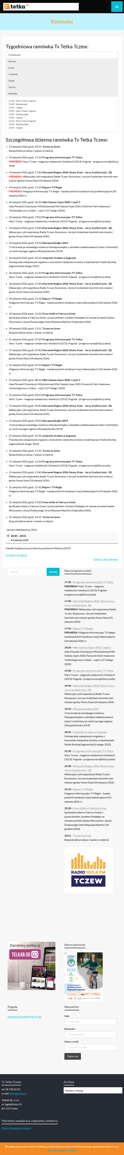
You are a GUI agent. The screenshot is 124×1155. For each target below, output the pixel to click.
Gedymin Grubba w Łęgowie (90, 731)
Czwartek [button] (13, 74)
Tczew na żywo (82, 835)
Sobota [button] (12, 87)
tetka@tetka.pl (18, 1093)
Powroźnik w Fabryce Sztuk (89, 808)
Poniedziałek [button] (15, 55)
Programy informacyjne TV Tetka (93, 582)
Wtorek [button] (12, 61)
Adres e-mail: (71, 1041)
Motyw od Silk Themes (62, 1150)
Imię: (66, 1016)
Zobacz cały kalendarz (105, 559)
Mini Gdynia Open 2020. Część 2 (92, 647)
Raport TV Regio (83, 628)
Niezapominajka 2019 (86, 708)
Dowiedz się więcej (16, 554)
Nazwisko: (70, 1028)
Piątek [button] (12, 80)
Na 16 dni (36, 1016)
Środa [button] (11, 68)
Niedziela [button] (13, 93)
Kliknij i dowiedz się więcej (16, 1128)
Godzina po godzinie (19, 1016)
